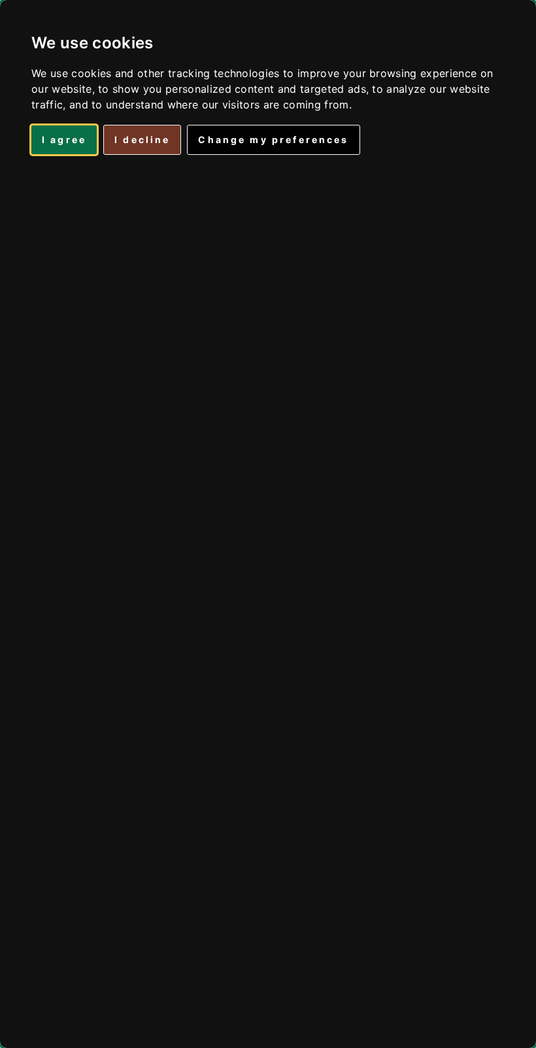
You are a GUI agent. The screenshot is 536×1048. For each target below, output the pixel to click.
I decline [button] (142, 139)
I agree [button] (64, 139)
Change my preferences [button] (273, 139)
